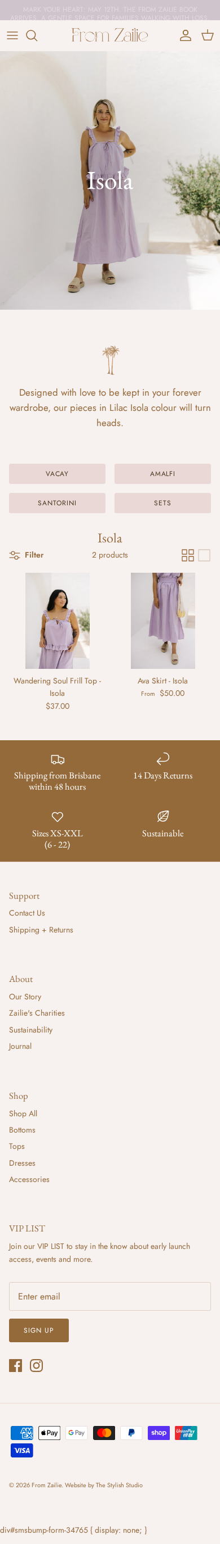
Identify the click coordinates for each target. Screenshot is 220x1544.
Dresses (22, 1163)
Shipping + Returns (41, 929)
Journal (20, 1046)
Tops (17, 1146)
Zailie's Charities (37, 1012)
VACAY (57, 474)
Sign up (39, 1330)
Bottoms (22, 1129)
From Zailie (46, 1484)
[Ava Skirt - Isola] (163, 621)
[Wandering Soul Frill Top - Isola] (57, 621)
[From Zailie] (110, 35)
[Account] (182, 35)
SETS (162, 503)
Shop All (23, 1113)
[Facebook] (15, 1365)
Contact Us (27, 912)
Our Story (25, 996)
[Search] (37, 35)
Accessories (29, 1179)
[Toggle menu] (12, 35)
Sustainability (30, 1029)
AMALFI (163, 474)
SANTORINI (57, 503)
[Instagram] (36, 1365)
